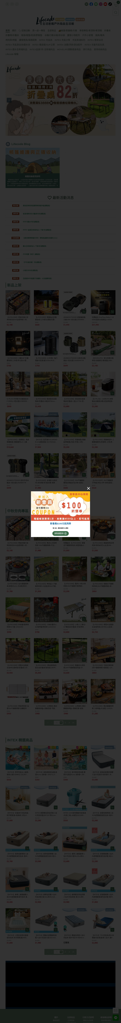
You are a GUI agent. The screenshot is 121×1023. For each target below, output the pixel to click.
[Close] (88, 488)
